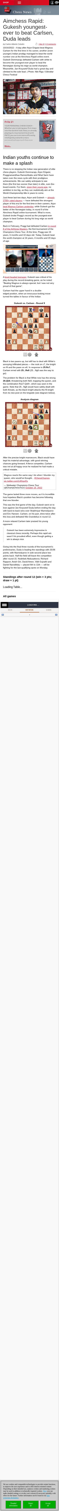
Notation (29, 610)
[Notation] (25, 354)
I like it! (41, 44)
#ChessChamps (42, 478)
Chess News (22, 12)
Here (45, 1491)
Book (10, 610)
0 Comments (51, 44)
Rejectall (30, 1504)
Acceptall (47, 1504)
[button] (19, 2)
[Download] (36, 354)
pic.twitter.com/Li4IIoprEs (16, 481)
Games (48, 610)
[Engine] (29, 354)
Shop (6, 2)
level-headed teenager (15, 277)
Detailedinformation (13, 1504)
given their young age (37, 187)
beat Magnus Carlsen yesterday (18, 206)
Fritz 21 (9, 121)
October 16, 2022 (33, 487)
